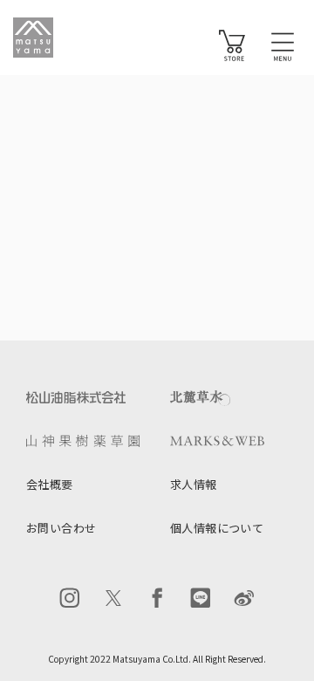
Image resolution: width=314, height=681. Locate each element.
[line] (201, 598)
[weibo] (244, 598)
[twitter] (113, 598)
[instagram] (70, 598)
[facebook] (157, 598)
